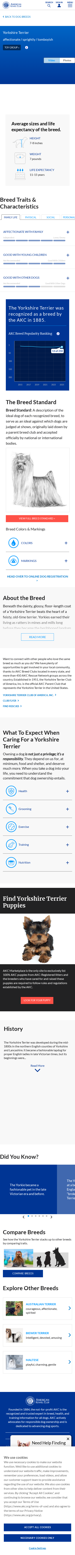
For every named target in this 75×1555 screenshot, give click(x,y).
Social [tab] (51, 217)
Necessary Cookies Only (37, 1537)
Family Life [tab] (10, 217)
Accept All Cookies (37, 1527)
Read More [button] (37, 637)
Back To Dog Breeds (18, 16)
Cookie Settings (37, 1548)
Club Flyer (9, 700)
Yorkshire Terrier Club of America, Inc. (28, 695)
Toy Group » (12, 47)
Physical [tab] (30, 217)
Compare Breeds (23, 1273)
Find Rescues (11, 706)
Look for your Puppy (37, 1000)
